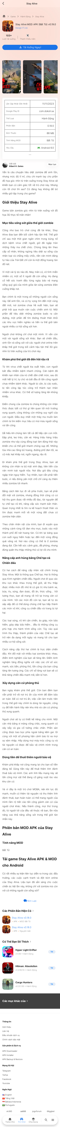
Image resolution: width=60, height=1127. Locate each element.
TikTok (5, 1075)
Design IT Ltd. (21, 28)
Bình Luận (32, 901)
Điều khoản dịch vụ (11, 1035)
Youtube (6, 1083)
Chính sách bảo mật (11, 1039)
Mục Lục (52, 164)
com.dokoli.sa (46, 111)
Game (13, 16)
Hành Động (25, 16)
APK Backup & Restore (12, 1059)
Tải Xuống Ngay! (30, 47)
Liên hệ (5, 1031)
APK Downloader (9, 1051)
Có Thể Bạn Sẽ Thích (17, 942)
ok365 (9, 1111)
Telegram (6, 1071)
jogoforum (37, 1111)
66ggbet (51, 1111)
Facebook (6, 1079)
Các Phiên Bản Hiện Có (18, 911)
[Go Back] (4, 3)
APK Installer (8, 1055)
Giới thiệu (6, 1027)
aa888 (23, 1111)
